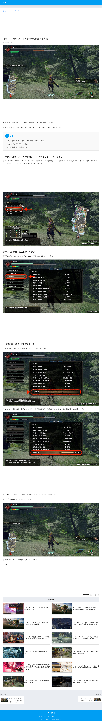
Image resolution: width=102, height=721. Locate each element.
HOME (52, 713)
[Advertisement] (51, 24)
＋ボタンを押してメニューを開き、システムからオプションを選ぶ (26, 140)
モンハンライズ (94, 595)
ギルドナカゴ (6, 2)
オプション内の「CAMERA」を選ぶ (17, 144)
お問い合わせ (42, 716)
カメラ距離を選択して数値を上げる (17, 147)
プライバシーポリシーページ (55, 716)
